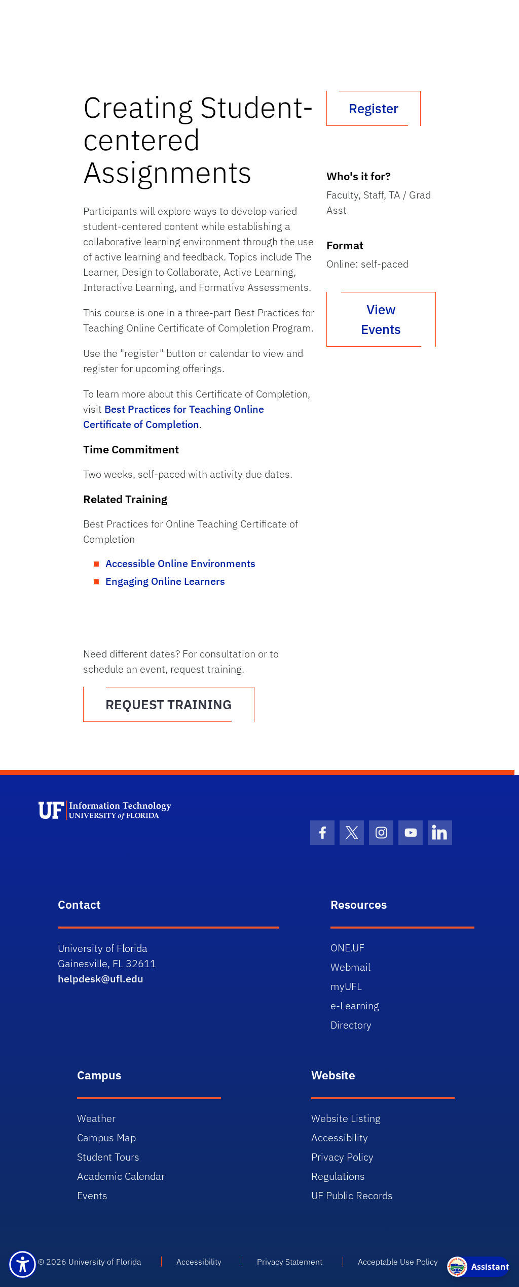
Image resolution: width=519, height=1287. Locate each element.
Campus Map (106, 1137)
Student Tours (108, 1157)
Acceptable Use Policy (398, 1262)
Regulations (338, 1176)
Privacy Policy (342, 1157)
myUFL (346, 986)
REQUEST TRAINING (168, 704)
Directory (351, 1025)
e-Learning (354, 1005)
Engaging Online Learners (165, 581)
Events (92, 1195)
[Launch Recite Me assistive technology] (22, 1264)
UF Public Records (352, 1195)
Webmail (350, 967)
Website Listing (346, 1118)
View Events (381, 319)
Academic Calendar (121, 1176)
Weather (96, 1118)
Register (373, 108)
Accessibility (339, 1137)
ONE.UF (347, 947)
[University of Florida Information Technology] (149, 837)
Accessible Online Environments (180, 563)
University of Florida (104, 1262)
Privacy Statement (289, 1262)
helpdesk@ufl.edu (100, 978)
